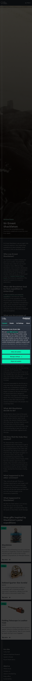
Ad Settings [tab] (19, 323)
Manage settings (15, 356)
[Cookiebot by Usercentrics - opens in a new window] (23, 319)
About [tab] (28, 323)
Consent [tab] (4, 323)
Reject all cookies (16, 361)
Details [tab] (12, 323)
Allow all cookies (16, 352)
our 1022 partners (12, 332)
